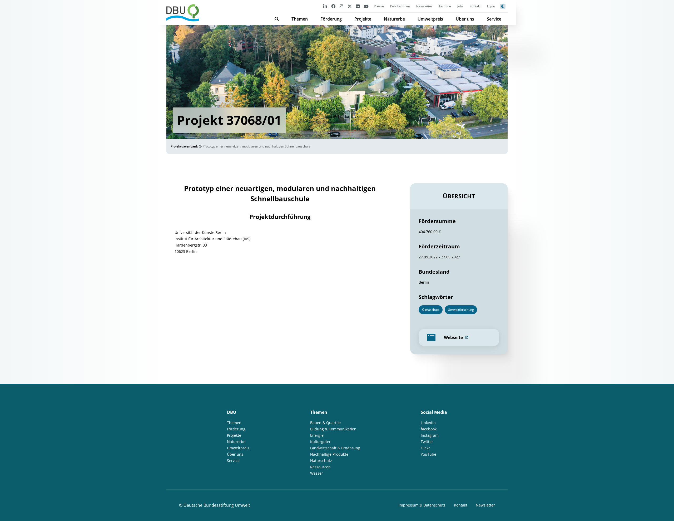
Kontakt (475, 6)
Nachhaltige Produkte (329, 454)
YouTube (428, 454)
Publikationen (400, 6)
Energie (317, 435)
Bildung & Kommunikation (333, 428)
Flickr (425, 447)
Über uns (465, 19)
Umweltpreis (430, 19)
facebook (429, 428)
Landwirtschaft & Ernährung (335, 447)
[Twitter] (349, 6)
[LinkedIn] (325, 6)
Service (494, 19)
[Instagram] (341, 6)
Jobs (460, 6)
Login (491, 6)
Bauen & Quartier (325, 422)
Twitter (427, 441)
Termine (445, 6)
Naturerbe (394, 19)
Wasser (316, 473)
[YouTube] (366, 6)
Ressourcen (320, 466)
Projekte (362, 19)
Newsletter (424, 6)
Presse (379, 6)
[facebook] (333, 6)
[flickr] (358, 6)
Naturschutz (321, 460)
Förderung (331, 19)
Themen (299, 19)
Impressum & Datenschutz (422, 505)
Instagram (430, 435)
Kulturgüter (320, 441)
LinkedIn (428, 422)
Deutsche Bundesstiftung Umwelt (217, 505)
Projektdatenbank (184, 146)
